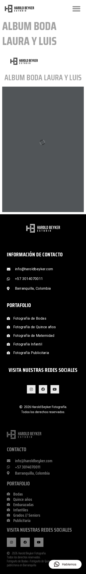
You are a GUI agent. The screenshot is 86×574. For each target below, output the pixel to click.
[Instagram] (31, 389)
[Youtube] (54, 389)
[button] (76, 8)
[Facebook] (43, 389)
